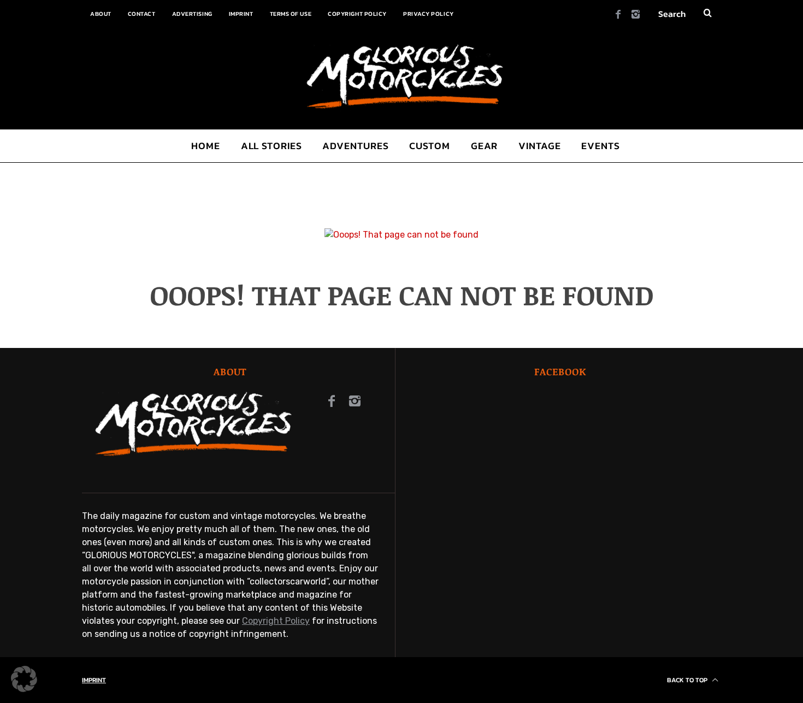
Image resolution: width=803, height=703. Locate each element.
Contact (142, 13)
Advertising (192, 13)
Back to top (688, 680)
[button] (24, 679)
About (100, 13)
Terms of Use (291, 13)
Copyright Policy (357, 13)
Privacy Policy (428, 13)
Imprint (241, 13)
